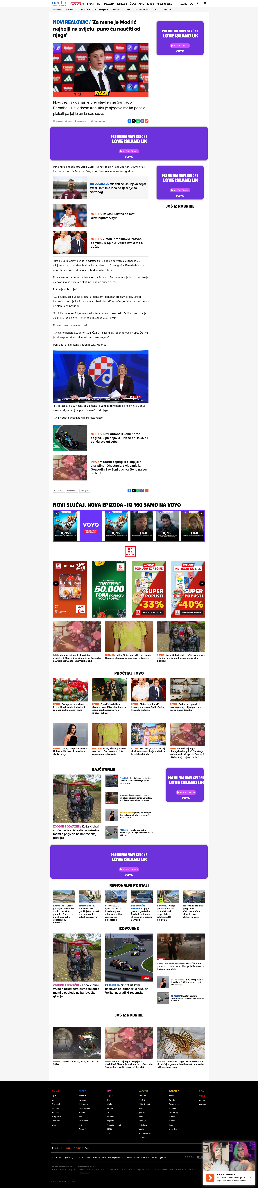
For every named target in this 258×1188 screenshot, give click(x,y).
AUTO (141, 4)
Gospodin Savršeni (114, 1125)
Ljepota (141, 1108)
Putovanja (142, 1120)
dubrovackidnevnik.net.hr (162, 1169)
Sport (90, 4)
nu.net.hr (193, 1169)
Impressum (56, 1157)
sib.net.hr (100, 1169)
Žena (133, 4)
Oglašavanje (69, 1157)
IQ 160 (150, 4)
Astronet (172, 1095)
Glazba (109, 1104)
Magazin (109, 4)
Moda (141, 1116)
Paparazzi (110, 1108)
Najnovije (202, 1100)
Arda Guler (85, 490)
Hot (99, 4)
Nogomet (57, 9)
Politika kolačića (99, 1157)
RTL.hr (54, 1169)
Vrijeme (55, 1125)
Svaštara (172, 1120)
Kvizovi (171, 1125)
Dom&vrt (142, 1100)
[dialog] (229, 1163)
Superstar (110, 1120)
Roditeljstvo (143, 1125)
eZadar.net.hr (181, 1169)
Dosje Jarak (56, 1120)
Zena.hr (63, 1169)
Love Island (111, 1116)
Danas (55, 1091)
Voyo (109, 1133)
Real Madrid (59, 490)
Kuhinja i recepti (144, 1104)
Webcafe (122, 4)
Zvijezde (110, 1095)
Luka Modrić (72, 490)
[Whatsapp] (138, 121)
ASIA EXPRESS (164, 4)
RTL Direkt (55, 1112)
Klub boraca (85, 9)
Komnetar (172, 1108)
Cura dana (172, 1100)
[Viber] (142, 121)
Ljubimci (142, 1112)
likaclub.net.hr (83, 1172)
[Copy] (146, 121)
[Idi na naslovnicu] (60, 6)
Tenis (128, 9)
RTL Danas (55, 1108)
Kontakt (129, 1157)
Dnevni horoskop (175, 1104)
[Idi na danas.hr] (78, 3)
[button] (56, 513)
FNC (155, 9)
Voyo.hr (72, 1169)
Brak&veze (142, 1095)
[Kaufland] (129, 551)
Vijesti (54, 1095)
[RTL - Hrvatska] (189, 1157)
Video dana (173, 1129)
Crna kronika (56, 1104)
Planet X (172, 1116)
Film (108, 1100)
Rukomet (70, 9)
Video (202, 1096)
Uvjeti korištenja (83, 1157)
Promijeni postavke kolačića (145, 1157)
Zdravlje (141, 1129)
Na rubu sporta (101, 9)
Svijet (54, 1100)
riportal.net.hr (143, 1169)
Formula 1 (166, 9)
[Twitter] (134, 121)
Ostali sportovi (142, 9)
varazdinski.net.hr (128, 1169)
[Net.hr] (201, 1157)
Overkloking (173, 1112)
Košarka (116, 9)
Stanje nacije (56, 1116)
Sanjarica (202, 1104)
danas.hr (81, 121)
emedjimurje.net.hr (86, 1169)
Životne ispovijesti (145, 1133)
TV (108, 1112)
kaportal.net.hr (112, 1169)
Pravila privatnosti (115, 1157)
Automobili (142, 1137)
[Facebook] (129, 121)
